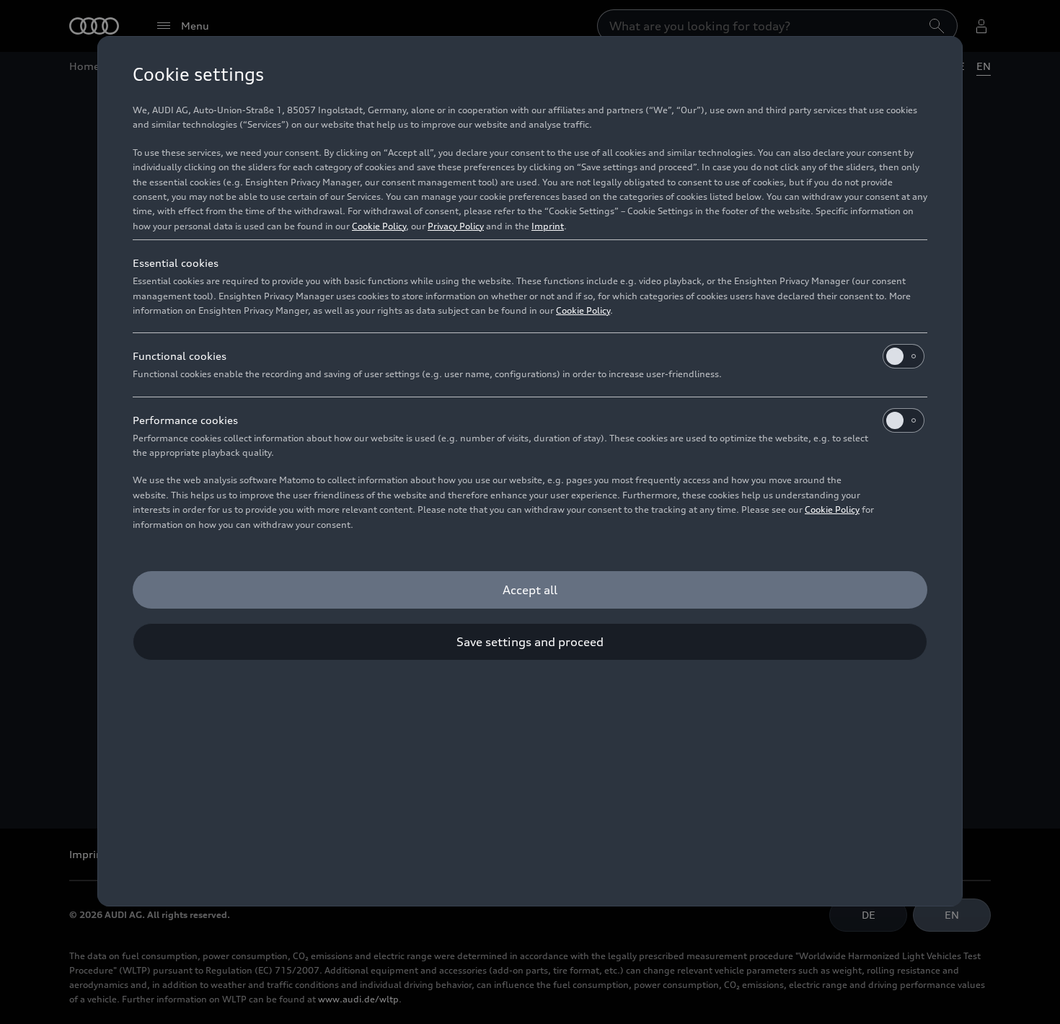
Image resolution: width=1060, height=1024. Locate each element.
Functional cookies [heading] (179, 356)
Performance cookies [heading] (185, 420)
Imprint (547, 226)
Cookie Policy (379, 226)
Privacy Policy (456, 226)
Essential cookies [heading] (175, 263)
